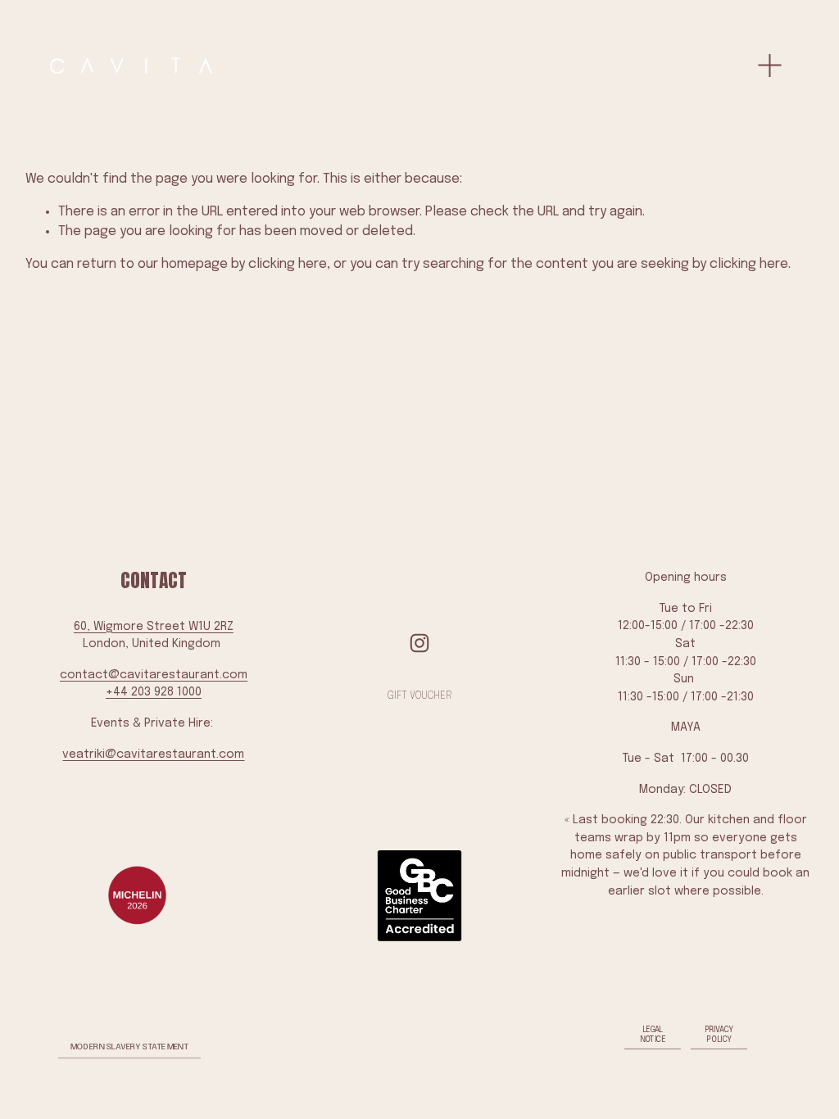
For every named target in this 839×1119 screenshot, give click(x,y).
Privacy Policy (719, 1034)
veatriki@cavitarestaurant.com (153, 754)
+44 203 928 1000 (154, 692)
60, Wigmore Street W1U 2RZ (154, 626)
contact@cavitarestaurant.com (153, 675)
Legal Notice (653, 1034)
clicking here (287, 264)
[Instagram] (419, 643)
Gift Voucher (420, 696)
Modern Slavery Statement (129, 1047)
